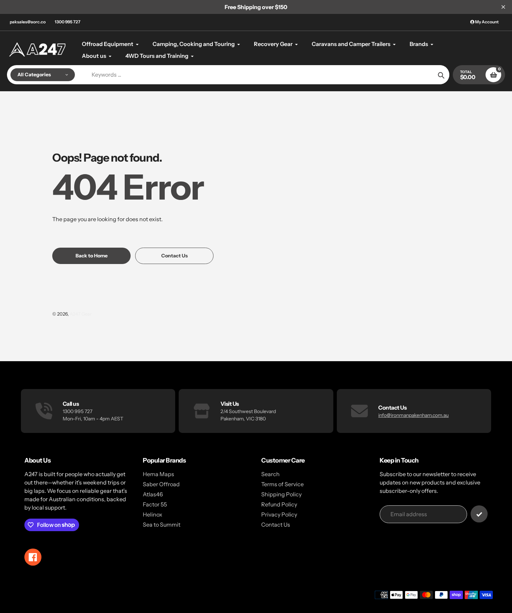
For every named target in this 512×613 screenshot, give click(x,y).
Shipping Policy (281, 494)
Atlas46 (153, 494)
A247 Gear (81, 314)
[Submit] (479, 513)
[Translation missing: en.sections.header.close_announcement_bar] (503, 6)
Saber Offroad (161, 484)
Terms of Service (282, 484)
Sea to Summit (161, 524)
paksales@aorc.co (28, 21)
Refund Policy (279, 504)
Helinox (152, 514)
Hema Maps (158, 474)
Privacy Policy (279, 514)
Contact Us (275, 524)
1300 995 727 (67, 21)
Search (270, 474)
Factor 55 (155, 504)
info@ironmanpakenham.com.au (413, 415)
